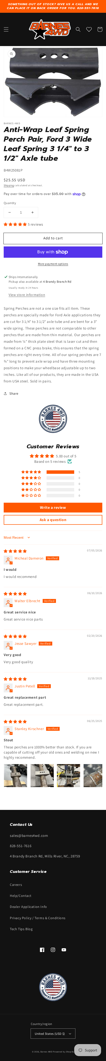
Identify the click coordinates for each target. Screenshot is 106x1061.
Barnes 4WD (46, 1051)
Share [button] (13, 393)
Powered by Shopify (63, 1051)
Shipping (9, 185)
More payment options (53, 264)
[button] (6, 29)
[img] (15, 551)
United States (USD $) (50, 1034)
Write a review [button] (53, 507)
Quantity (10, 203)
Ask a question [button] (53, 519)
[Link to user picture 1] (15, 775)
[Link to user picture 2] (42, 775)
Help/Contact (20, 895)
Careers (16, 884)
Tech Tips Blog (21, 929)
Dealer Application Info (28, 906)
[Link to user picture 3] (68, 775)
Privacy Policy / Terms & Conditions (38, 918)
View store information (27, 295)
